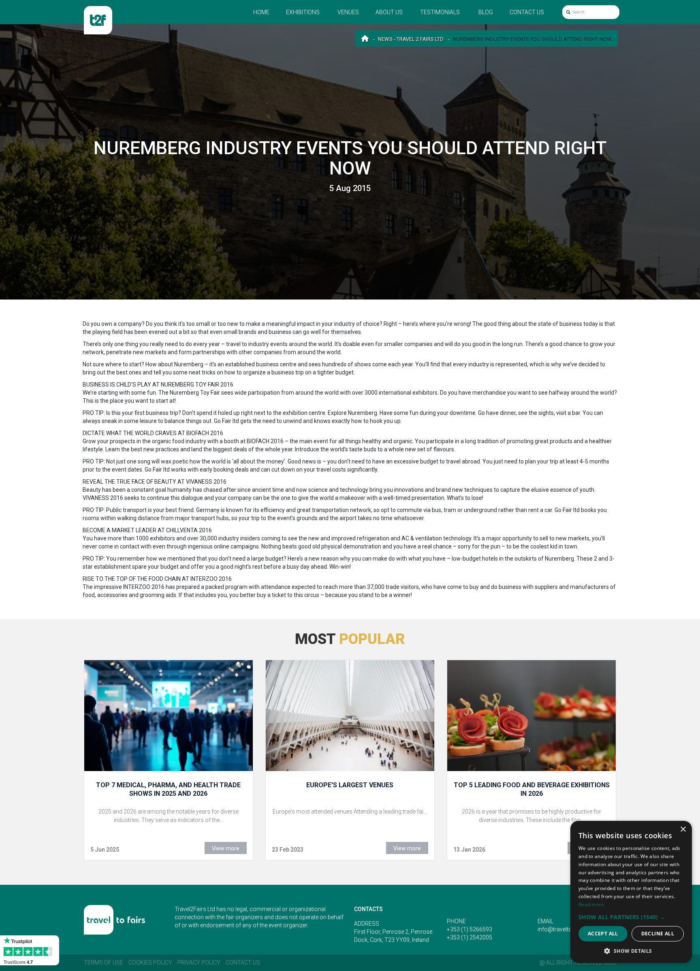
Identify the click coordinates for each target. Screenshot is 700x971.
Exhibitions (303, 12)
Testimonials (440, 12)
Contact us (527, 12)
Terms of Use (103, 962)
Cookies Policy (150, 962)
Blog (485, 12)
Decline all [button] (657, 933)
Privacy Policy (198, 962)
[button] (631, 917)
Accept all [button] (603, 933)
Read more (591, 904)
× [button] (683, 830)
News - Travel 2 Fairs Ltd (411, 39)
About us (389, 12)
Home (261, 12)
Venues (348, 12)
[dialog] (631, 892)
